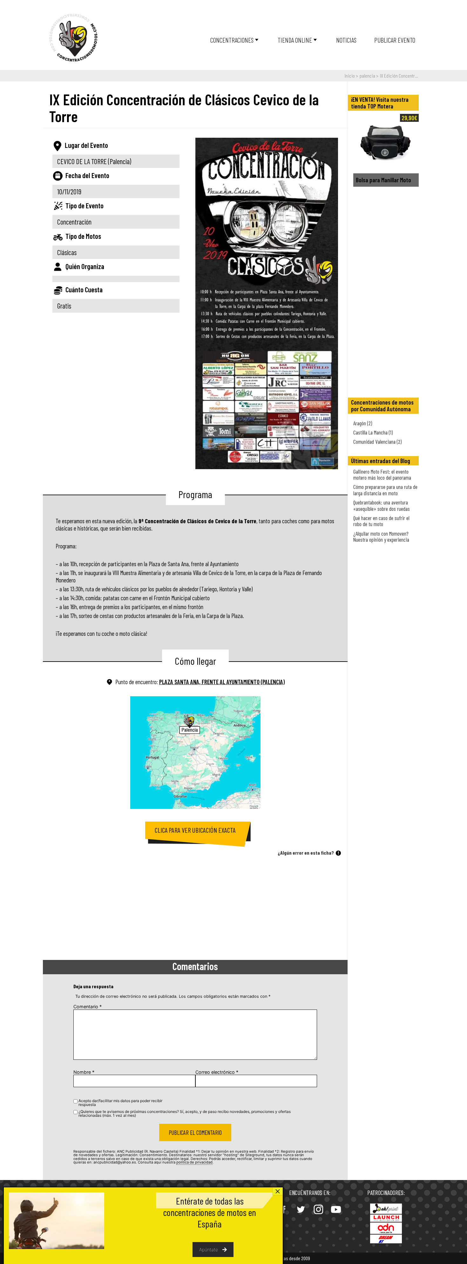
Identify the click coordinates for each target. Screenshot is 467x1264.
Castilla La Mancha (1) (373, 432)
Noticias (346, 40)
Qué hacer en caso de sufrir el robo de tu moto (381, 520)
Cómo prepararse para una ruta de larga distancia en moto (385, 489)
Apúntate (208, 1249)
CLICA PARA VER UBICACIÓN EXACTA (195, 830)
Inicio (350, 76)
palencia (367, 76)
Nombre (83, 1072)
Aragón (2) (362, 423)
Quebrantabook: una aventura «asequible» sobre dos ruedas (381, 505)
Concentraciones (232, 40)
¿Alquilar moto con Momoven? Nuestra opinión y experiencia (381, 536)
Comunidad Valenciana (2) (377, 441)
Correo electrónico (216, 1072)
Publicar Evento (394, 40)
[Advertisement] (195, 909)
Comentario (87, 1006)
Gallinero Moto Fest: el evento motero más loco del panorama (382, 474)
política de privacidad (194, 1162)
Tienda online (295, 40)
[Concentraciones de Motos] (73, 38)
